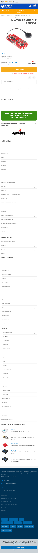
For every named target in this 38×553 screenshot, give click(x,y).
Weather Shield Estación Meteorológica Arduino (23, 445)
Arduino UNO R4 (13, 519)
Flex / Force (6, 348)
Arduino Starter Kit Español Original (20, 431)
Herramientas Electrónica (8, 203)
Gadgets (4, 402)
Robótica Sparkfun (7, 324)
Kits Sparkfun (6, 303)
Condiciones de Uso (6, 501)
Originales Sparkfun (7, 262)
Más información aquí (19, 551)
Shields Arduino (29, 526)
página (25, 89)
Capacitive (6, 340)
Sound (5, 386)
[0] (34, 6)
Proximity (5, 377)
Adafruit (3, 245)
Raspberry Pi (4, 153)
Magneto (5, 373)
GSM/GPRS (5, 282)
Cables (4, 278)
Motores (3, 186)
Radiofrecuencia (6, 406)
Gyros (4, 353)
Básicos (3, 190)
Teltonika (4, 415)
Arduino (3, 149)
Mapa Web (3, 510)
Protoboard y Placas (7, 219)
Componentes (6, 286)
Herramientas (6, 398)
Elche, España (12, 487)
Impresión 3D (4, 227)
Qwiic (2, 157)
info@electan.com (11, 483)
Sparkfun (3, 253)
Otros (3, 231)
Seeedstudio (4, 411)
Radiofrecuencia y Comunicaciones (11, 194)
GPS (3, 299)
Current (5, 344)
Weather (5, 394)
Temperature (6, 390)
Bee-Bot (21, 519)
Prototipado (5, 315)
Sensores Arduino (6, 530)
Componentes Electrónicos (9, 223)
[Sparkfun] (32, 64)
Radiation (5, 382)
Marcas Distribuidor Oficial (8, 498)
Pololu (3, 249)
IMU (4, 361)
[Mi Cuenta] (14, 1)
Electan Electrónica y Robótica (25, 539)
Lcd (3, 307)
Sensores (4, 165)
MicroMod (4, 161)
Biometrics (6, 336)
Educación (5, 295)
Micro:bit (3, 145)
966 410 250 (6, 480)
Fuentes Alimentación (7, 215)
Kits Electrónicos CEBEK (8, 241)
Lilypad (3, 178)
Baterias (3, 211)
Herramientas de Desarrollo (10, 291)
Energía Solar (5, 207)
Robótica (3, 169)
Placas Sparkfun (6, 274)
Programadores (6, 311)
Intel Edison (5, 270)
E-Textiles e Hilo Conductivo (9, 174)
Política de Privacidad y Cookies (9, 504)
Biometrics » (7, 99)
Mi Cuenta (3, 507)
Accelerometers (7, 332)
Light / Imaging (7, 369)
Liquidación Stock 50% (7, 419)
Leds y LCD (4, 198)
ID (3, 357)
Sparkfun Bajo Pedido (7, 257)
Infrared (5, 365)
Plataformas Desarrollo (8, 182)
